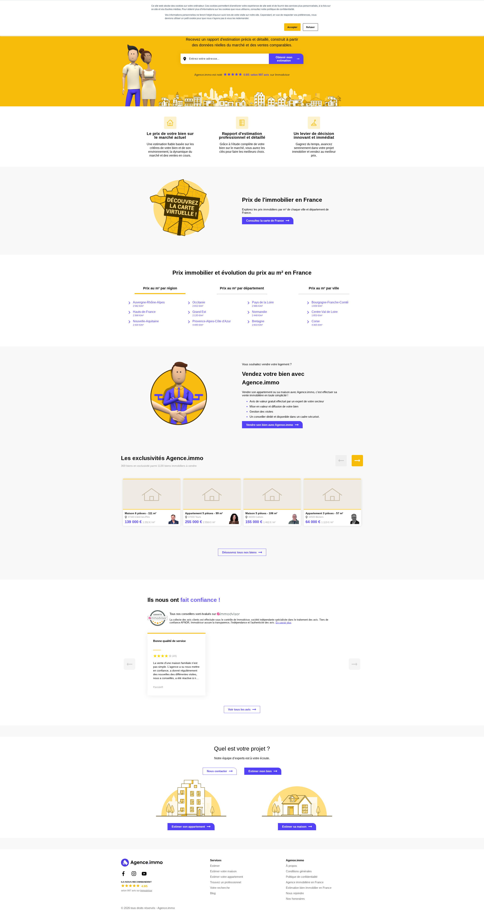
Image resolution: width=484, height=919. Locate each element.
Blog (213, 893)
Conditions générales (299, 871)
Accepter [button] (292, 27)
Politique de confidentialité (301, 876)
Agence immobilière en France (304, 882)
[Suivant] (357, 460)
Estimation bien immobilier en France (308, 887)
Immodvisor (282, 74)
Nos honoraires (295, 898)
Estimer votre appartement (226, 876)
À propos (291, 865)
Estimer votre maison (223, 871)
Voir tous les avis (239, 709)
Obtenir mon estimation (284, 59)
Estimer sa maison (294, 826)
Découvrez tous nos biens (239, 552)
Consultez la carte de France (265, 220)
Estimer (215, 865)
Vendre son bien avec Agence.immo (269, 424)
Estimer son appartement (188, 826)
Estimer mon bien (260, 771)
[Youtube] (144, 873)
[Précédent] (341, 460)
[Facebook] (123, 873)
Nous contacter (217, 771)
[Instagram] (133, 873)
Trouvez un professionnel (225, 882)
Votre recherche (220, 887)
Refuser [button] (310, 27)
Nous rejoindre (295, 893)
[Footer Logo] (142, 863)
